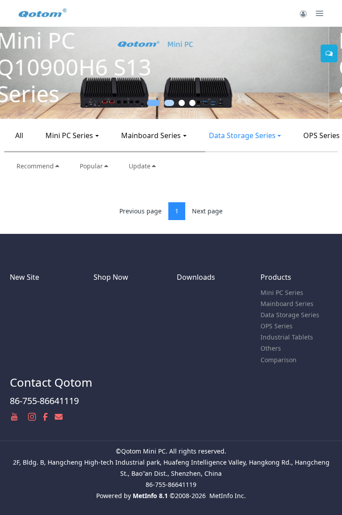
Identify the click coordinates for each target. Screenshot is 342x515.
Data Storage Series (242, 135)
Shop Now (111, 277)
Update (140, 166)
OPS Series (277, 326)
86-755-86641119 (44, 401)
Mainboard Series (151, 135)
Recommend (35, 166)
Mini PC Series (69, 135)
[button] (17, 73)
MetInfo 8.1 (150, 495)
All (19, 135)
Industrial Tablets (287, 337)
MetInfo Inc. (227, 495)
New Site (24, 277)
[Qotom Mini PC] (43, 13)
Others (271, 348)
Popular (91, 166)
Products (276, 277)
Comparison (279, 360)
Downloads (196, 277)
